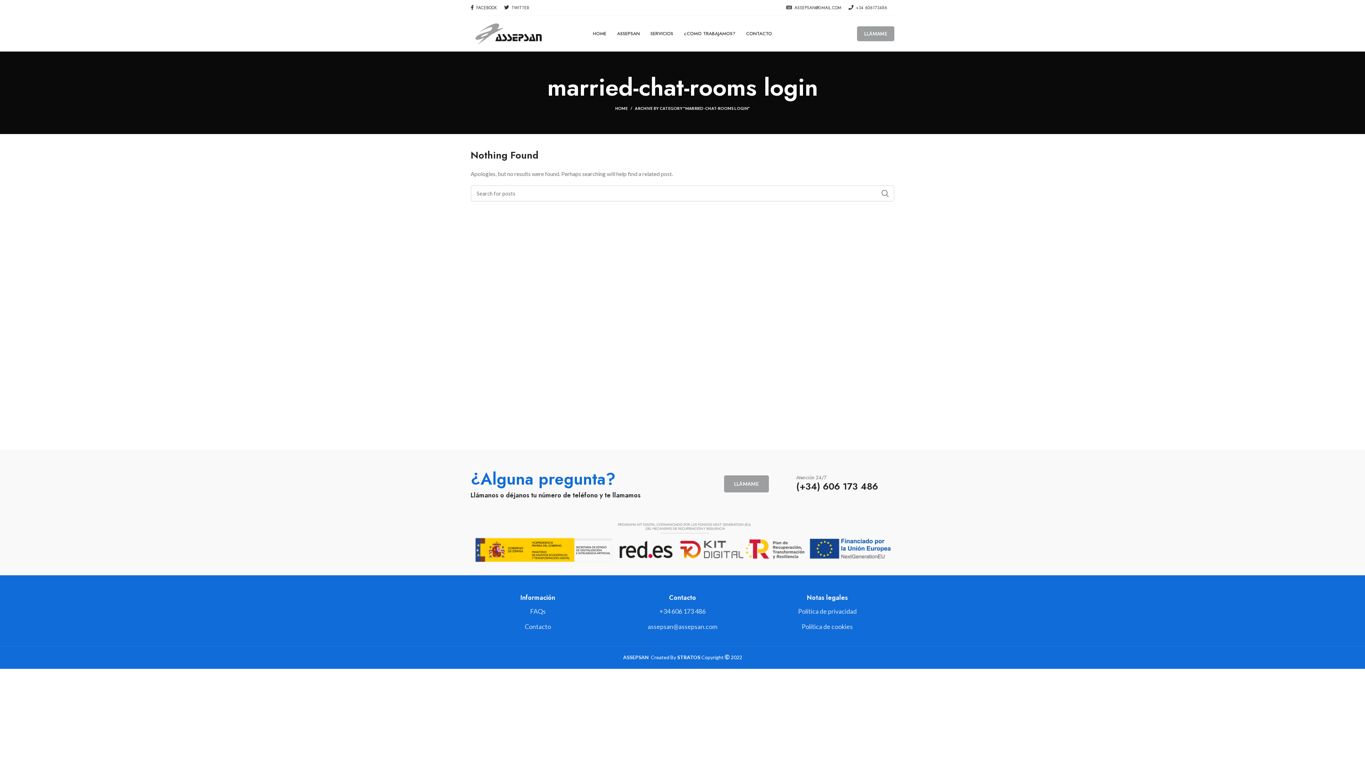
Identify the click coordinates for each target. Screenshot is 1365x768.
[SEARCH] (885, 193)
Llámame (875, 34)
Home (621, 108)
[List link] (682, 611)
